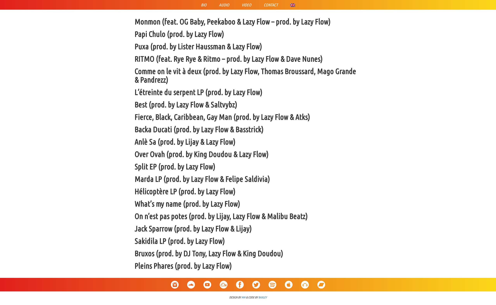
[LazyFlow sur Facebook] (240, 283)
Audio (224, 5)
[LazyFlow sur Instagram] (175, 283)
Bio (204, 5)
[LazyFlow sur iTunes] (288, 283)
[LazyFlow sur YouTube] (207, 283)
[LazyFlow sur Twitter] (256, 283)
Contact (271, 5)
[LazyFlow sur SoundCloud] (191, 283)
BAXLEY (262, 297)
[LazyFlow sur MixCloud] (223, 283)
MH (243, 297)
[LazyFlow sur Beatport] (305, 283)
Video (246, 5)
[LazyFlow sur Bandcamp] (321, 283)
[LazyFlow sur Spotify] (272, 283)
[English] (292, 5)
